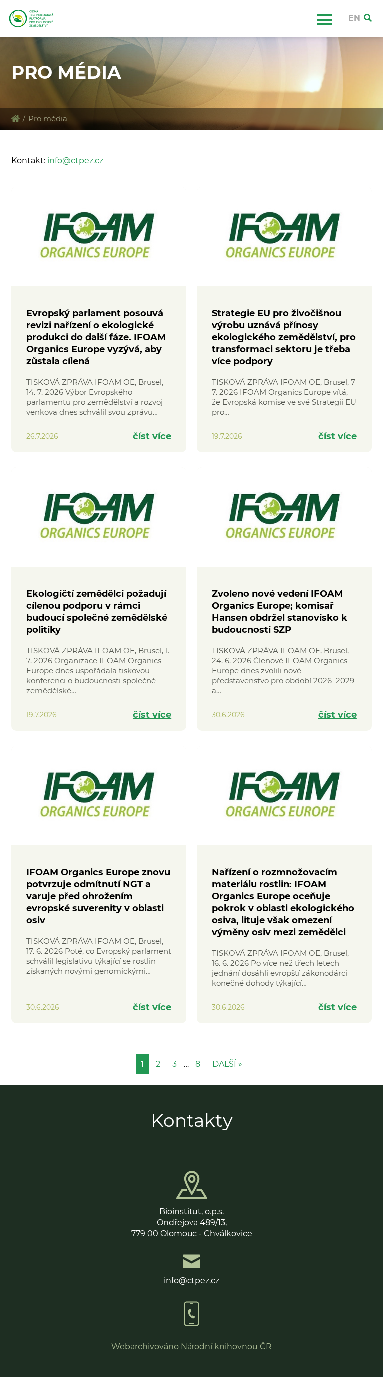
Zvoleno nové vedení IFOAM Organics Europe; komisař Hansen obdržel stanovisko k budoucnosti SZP (279, 611)
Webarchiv (132, 1346)
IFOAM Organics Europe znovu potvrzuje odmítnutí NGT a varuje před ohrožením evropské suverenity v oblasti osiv (98, 896)
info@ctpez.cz (75, 160)
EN (354, 18)
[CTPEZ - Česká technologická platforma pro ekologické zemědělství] (15, 118)
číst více (152, 436)
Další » (227, 1064)
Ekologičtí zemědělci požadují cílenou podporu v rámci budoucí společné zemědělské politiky (96, 611)
